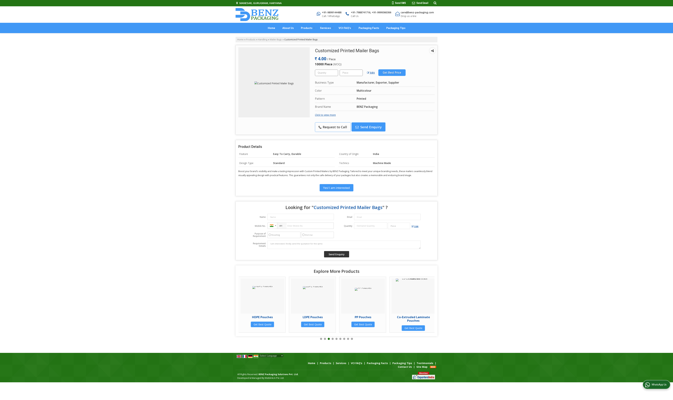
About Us (288, 28)
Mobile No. (260, 225)
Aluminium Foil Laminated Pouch (421, 319)
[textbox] (351, 73)
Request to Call (334, 127)
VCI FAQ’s (345, 28)
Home (271, 28)
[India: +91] (272, 226)
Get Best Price (392, 72)
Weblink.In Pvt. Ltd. (274, 378)
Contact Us (405, 366)
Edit (372, 72)
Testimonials (425, 363)
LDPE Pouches (270, 317)
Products (306, 28)
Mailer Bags (276, 39)
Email (349, 217)
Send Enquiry (370, 127)
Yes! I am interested (336, 188)
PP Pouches (320, 317)
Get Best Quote (270, 324)
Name (263, 217)
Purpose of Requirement (259, 235)
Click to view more (325, 115)
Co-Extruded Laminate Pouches (370, 319)
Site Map (421, 366)
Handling (262, 39)
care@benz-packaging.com (417, 12)
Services (325, 28)
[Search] (434, 3)
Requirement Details (259, 244)
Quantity (348, 225)
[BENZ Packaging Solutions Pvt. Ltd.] (257, 14)
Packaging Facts (369, 28)
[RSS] (433, 366)
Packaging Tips (395, 28)
